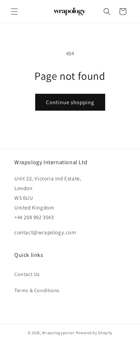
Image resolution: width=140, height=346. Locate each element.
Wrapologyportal (58, 332)
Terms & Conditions (37, 290)
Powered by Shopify (94, 332)
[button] (14, 11)
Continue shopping (70, 102)
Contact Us (27, 274)
